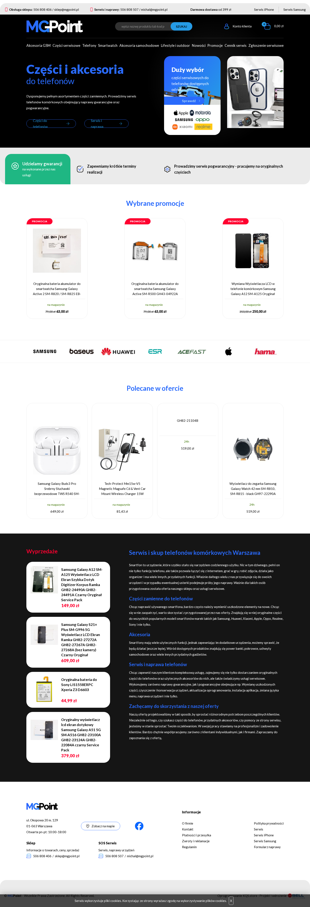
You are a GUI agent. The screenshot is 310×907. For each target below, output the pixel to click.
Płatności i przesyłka (196, 835)
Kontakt (187, 829)
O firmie (187, 823)
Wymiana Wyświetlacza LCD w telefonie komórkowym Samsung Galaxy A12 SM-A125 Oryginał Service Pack (253, 289)
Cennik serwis (236, 45)
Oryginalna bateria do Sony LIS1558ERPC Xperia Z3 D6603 (79, 684)
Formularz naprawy (267, 847)
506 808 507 (129, 9)
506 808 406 (42, 9)
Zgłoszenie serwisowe (266, 45)
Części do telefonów (40, 123)
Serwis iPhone (264, 9)
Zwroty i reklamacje (196, 841)
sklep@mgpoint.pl (66, 9)
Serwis (258, 829)
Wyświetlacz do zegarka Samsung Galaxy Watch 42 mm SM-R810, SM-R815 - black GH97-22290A (252, 489)
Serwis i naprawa (97, 123)
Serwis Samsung (294, 9)
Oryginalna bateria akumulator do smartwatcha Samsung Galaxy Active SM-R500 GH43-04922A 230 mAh (155, 289)
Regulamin (189, 847)
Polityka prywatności (269, 823)
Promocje (215, 45)
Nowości (199, 45)
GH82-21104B (187, 420)
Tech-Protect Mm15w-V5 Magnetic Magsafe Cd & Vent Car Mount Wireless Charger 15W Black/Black (122, 489)
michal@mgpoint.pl (154, 9)
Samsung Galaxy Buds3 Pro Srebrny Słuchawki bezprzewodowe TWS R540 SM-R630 (57, 489)
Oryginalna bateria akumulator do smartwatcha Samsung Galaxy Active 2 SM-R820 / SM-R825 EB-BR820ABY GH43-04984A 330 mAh (57, 289)
